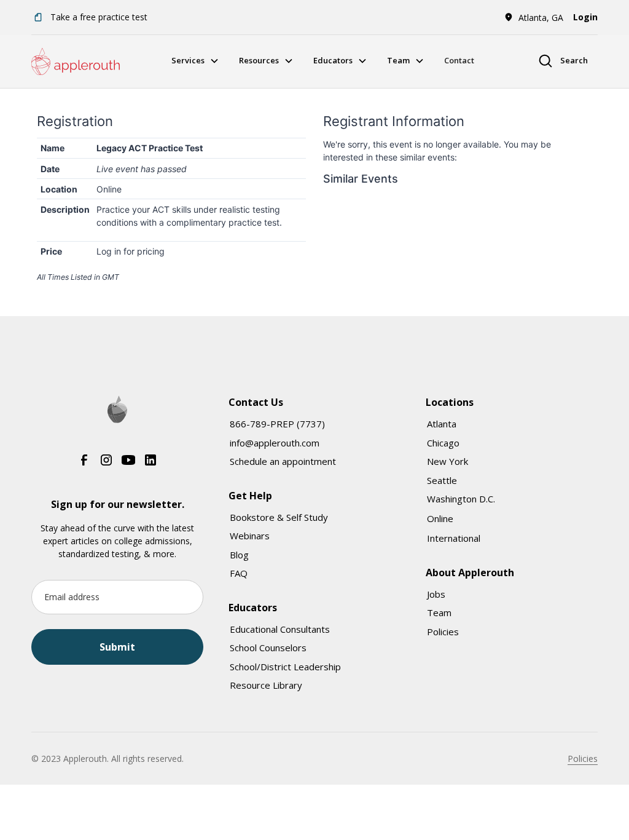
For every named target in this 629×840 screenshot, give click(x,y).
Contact (459, 60)
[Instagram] (106, 460)
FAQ (239, 573)
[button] (533, 17)
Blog (239, 555)
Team (439, 612)
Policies (443, 631)
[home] (75, 61)
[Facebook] (84, 460)
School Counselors (268, 647)
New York (447, 461)
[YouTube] (128, 460)
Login (585, 17)
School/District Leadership (285, 666)
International (453, 538)
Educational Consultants (280, 629)
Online (440, 518)
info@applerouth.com (274, 443)
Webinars (250, 535)
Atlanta (441, 424)
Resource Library (266, 685)
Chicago (443, 443)
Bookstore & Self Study (279, 517)
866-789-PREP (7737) (277, 424)
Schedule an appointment (283, 461)
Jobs (436, 594)
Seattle (442, 480)
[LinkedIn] (150, 460)
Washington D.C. (461, 499)
